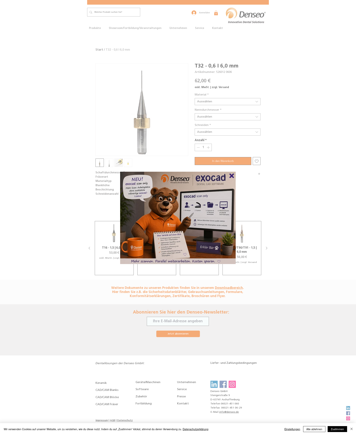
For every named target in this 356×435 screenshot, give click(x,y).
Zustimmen (337, 429)
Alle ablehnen (314, 429)
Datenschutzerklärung (195, 429)
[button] (231, 175)
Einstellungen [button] (292, 429)
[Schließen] (351, 429)
